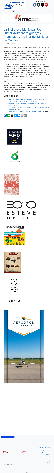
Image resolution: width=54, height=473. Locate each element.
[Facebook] (34, 5)
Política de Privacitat (44, 447)
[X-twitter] (42, 5)
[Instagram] (38, 5)
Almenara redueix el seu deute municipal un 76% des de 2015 (24, 111)
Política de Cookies (45, 449)
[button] (13, 11)
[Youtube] (46, 5)
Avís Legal (43, 451)
